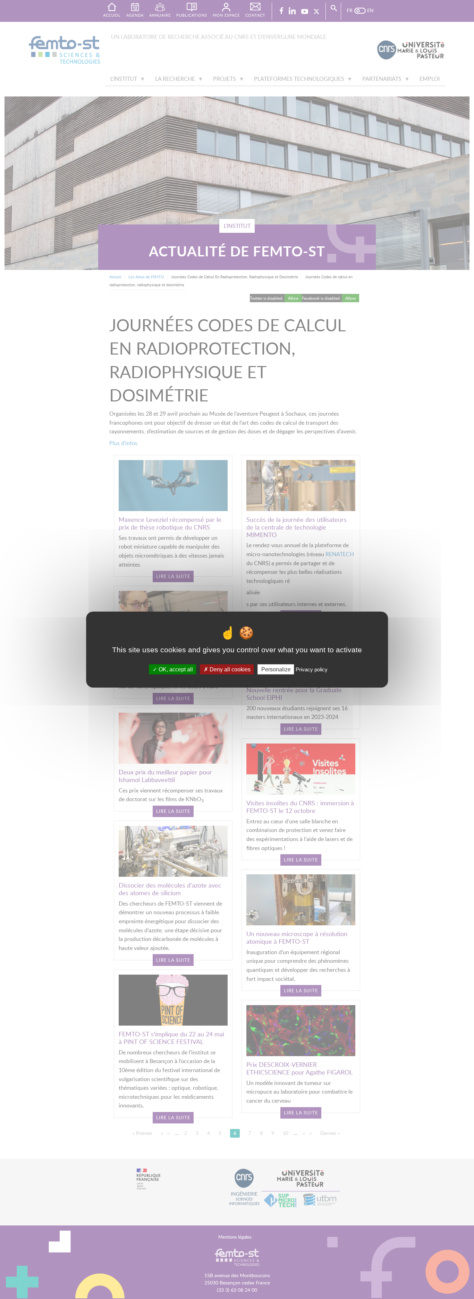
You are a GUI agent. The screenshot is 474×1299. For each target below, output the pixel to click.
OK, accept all (175, 669)
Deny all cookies (229, 669)
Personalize (276, 669)
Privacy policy (312, 669)
